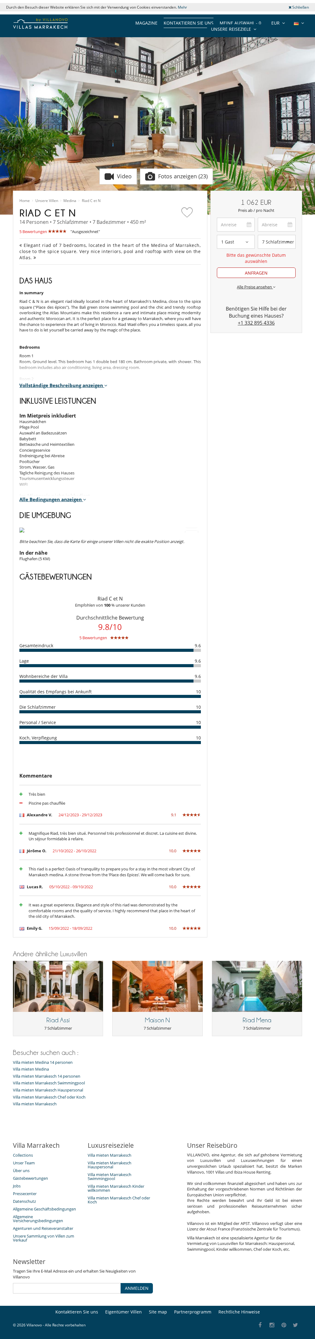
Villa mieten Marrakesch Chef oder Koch (49, 1097)
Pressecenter (25, 1193)
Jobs (17, 1186)
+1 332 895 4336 (256, 322)
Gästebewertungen (30, 1178)
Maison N (157, 1020)
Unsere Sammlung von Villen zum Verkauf (43, 1238)
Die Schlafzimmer (37, 707)
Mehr (182, 7)
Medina (69, 200)
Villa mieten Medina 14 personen (43, 1062)
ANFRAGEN (256, 273)
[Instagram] (272, 1325)
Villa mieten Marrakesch (35, 1104)
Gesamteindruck (36, 645)
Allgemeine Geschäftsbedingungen (44, 1209)
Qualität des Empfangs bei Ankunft (55, 692)
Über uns (21, 1170)
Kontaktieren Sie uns (188, 23)
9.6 (198, 645)
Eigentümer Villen (123, 1312)
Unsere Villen (46, 200)
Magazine (146, 23)
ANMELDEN (137, 1288)
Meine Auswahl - (240, 23)
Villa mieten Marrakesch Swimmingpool (49, 1083)
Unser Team (24, 1163)
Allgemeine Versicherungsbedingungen (38, 1218)
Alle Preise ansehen (255, 287)
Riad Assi (58, 1020)
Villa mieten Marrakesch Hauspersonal (48, 1090)
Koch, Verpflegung (38, 738)
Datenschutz (24, 1201)
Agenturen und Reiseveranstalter (43, 1228)
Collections (23, 1155)
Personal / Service (37, 722)
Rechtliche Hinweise (239, 1312)
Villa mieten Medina (31, 1069)
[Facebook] (260, 1325)
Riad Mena (257, 1020)
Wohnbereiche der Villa (43, 676)
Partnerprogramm (192, 1312)
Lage (24, 661)
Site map (158, 1312)
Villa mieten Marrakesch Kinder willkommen (116, 1188)
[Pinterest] (283, 1325)
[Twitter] (295, 1325)
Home (24, 200)
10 (198, 692)
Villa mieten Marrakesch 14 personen (46, 1076)
